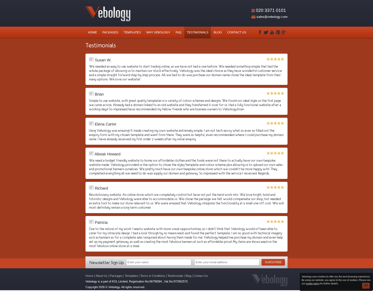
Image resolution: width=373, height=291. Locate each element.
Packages (110, 32)
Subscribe (273, 262)
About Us (101, 275)
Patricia (101, 222)
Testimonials (197, 32)
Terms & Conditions (152, 275)
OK (366, 285)
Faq (178, 32)
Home (92, 32)
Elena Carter (105, 124)
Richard (101, 188)
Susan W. (103, 60)
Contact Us (236, 32)
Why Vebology (158, 32)
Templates (132, 32)
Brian (99, 94)
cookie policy (313, 283)
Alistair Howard (107, 154)
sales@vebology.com (272, 17)
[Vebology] (107, 20)
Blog (218, 32)
